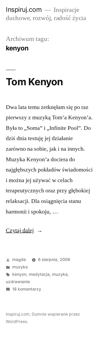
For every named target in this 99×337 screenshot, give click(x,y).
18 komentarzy (26, 289)
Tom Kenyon (34, 82)
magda (19, 259)
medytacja (39, 274)
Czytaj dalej (24, 230)
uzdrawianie (18, 281)
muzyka (20, 266)
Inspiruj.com (24, 9)
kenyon (19, 274)
